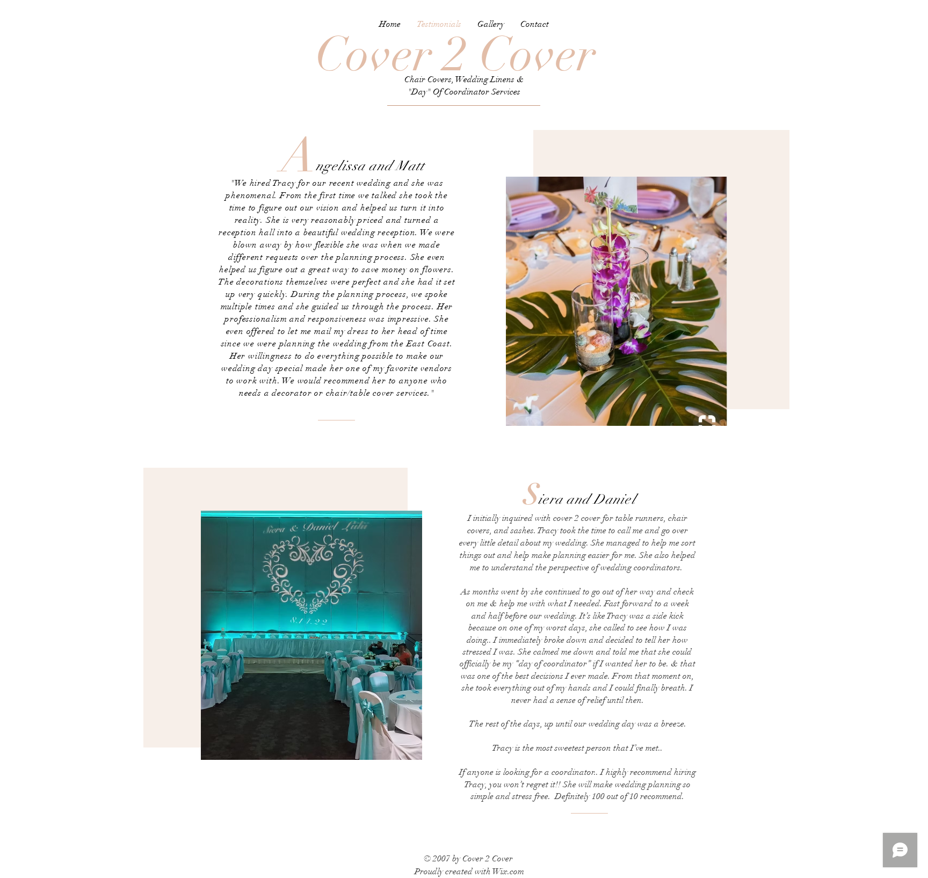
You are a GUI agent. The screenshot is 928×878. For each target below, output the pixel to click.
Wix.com (508, 871)
